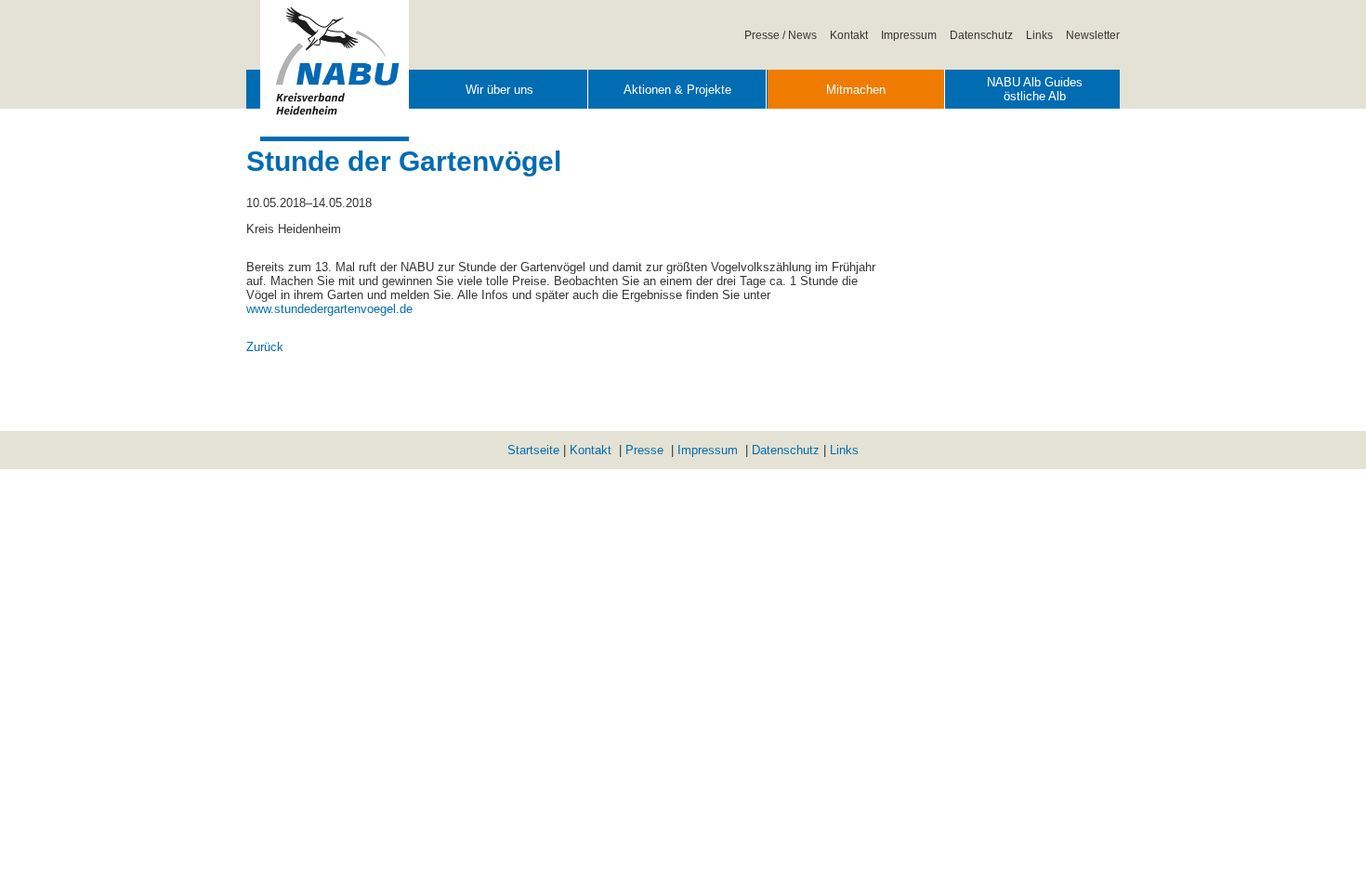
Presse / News (780, 35)
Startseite (533, 450)
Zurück (264, 347)
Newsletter (1093, 35)
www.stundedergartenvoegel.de (329, 309)
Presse (644, 450)
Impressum (909, 35)
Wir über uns (499, 90)
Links (1039, 35)
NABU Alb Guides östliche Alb (1035, 89)
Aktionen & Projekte (677, 90)
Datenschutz (981, 35)
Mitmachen (856, 90)
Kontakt (849, 35)
